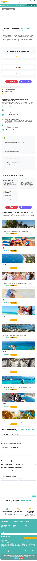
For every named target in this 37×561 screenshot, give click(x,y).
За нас (2, 522)
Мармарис (14, 527)
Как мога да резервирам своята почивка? (9, 451)
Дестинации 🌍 (2, 5)
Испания (26, 526)
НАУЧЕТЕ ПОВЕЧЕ (6, 233)
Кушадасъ (18, 62)
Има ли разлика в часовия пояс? (7, 473)
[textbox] (22, 481)
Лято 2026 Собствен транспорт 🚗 (21, 5)
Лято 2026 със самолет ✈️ (10, 5)
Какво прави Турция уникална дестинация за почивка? (11, 437)
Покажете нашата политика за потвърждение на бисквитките (18, 556)
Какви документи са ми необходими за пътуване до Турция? (12, 464)
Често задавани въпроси (5, 528)
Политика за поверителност (5, 525)
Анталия (18, 56)
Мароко (26, 522)
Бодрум (18, 73)
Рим (25, 527)
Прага (26, 525)
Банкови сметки (3, 526)
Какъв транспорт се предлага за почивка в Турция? (10, 456)
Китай (26, 524)
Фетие (14, 528)
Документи (3, 524)
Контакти (2, 527)
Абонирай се (4, 536)
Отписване (8, 536)
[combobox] (22, 481)
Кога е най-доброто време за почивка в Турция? (10, 440)
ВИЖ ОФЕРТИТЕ (13, 233)
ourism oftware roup (20, 560)
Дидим (18, 67)
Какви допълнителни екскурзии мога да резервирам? (11, 443)
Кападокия (26, 528)
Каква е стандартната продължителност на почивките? (11, 467)
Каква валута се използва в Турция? (8, 470)
